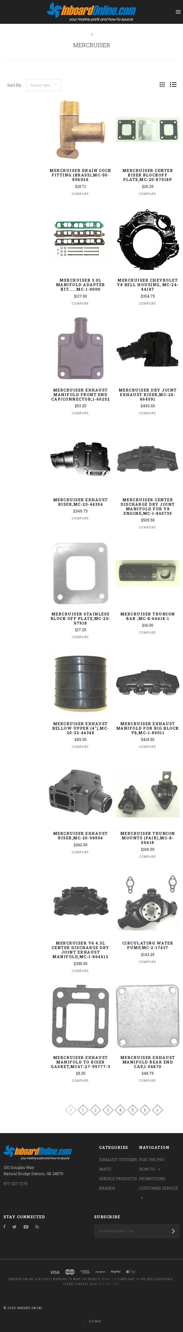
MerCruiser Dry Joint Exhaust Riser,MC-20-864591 (148, 394)
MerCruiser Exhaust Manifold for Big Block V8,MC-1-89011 (147, 728)
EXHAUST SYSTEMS (118, 1159)
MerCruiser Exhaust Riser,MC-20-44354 (80, 502)
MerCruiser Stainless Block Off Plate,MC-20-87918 (81, 618)
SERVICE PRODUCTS (118, 1178)
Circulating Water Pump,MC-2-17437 (147, 945)
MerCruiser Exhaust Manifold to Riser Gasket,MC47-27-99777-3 (80, 1062)
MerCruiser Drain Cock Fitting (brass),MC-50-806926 (81, 175)
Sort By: (14, 85)
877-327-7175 (15, 1183)
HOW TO (147, 1169)
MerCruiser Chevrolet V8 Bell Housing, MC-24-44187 (148, 285)
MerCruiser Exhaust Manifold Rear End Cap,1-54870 (147, 1062)
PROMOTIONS (152, 1178)
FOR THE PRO (152, 1159)
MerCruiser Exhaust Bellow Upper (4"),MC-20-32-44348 (80, 728)
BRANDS (107, 1188)
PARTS (105, 1169)
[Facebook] (4, 1226)
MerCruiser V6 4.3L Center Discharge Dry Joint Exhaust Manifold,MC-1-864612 (80, 949)
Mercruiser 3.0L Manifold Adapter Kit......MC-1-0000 (80, 285)
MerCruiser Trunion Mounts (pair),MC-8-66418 (147, 838)
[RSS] (37, 1226)
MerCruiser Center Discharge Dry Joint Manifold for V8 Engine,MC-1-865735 (148, 506)
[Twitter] (14, 1226)
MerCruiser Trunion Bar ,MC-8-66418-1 (147, 616)
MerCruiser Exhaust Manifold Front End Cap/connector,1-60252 (80, 394)
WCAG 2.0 (109, 1279)
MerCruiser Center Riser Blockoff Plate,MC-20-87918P (147, 175)
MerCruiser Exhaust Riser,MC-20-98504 (80, 835)
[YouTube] (26, 1226)
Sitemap (95, 1321)
